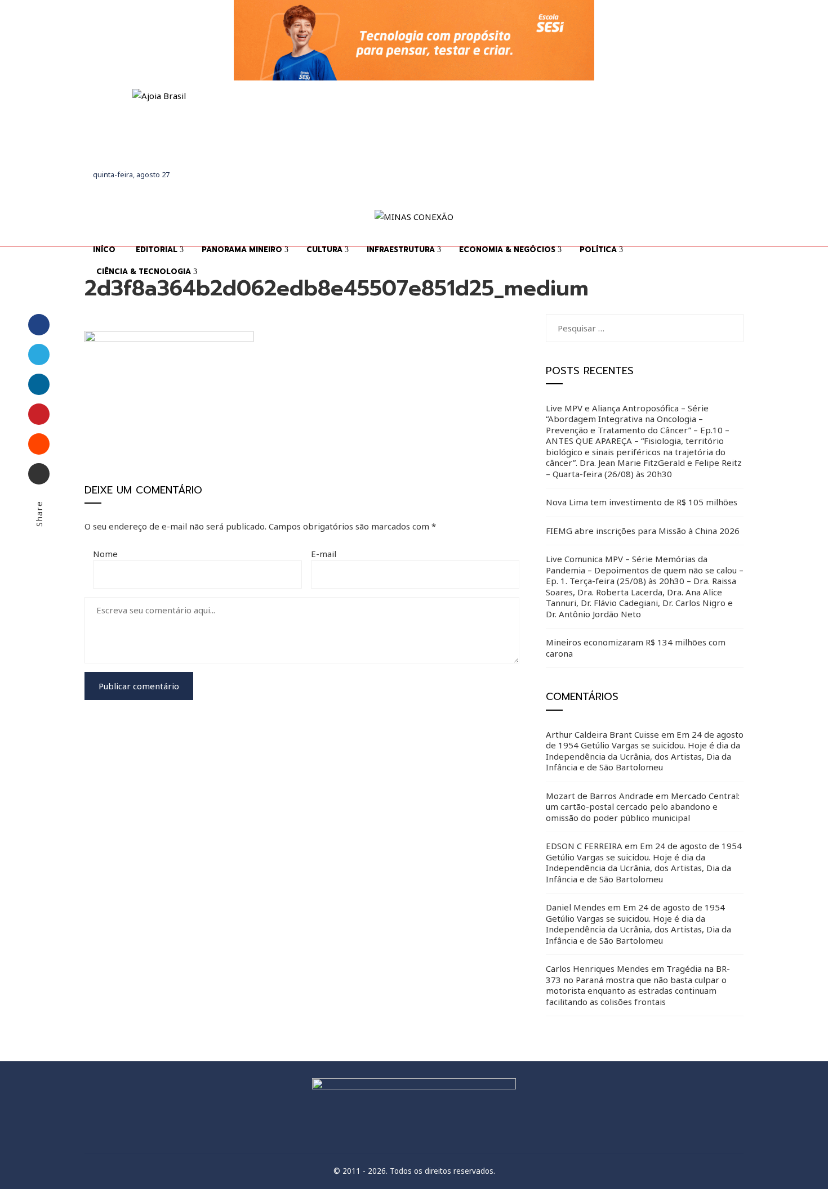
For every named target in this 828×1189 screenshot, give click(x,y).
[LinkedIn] (39, 384)
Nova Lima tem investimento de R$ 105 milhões (643, 502)
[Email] (39, 473)
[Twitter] (39, 354)
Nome (105, 553)
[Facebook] (39, 324)
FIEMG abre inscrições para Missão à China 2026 (644, 530)
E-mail (323, 553)
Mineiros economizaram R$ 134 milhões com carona (635, 647)
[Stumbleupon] (39, 444)
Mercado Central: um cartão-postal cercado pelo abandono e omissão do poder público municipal (643, 806)
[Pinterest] (39, 414)
